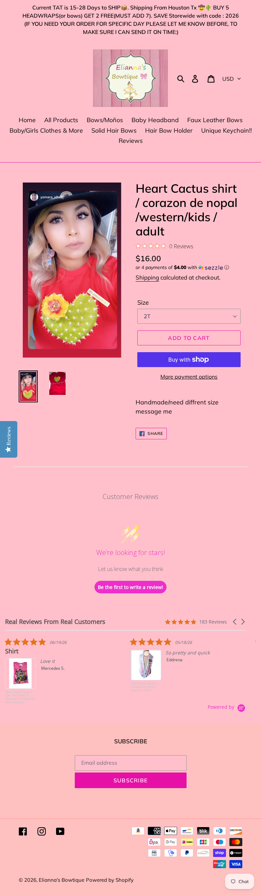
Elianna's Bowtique (61, 880)
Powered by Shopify (110, 880)
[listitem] (56, 670)
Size (143, 302)
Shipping (147, 277)
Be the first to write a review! (130, 587)
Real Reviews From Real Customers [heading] (55, 622)
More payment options (189, 376)
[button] (189, 267)
